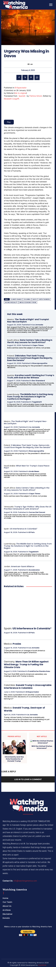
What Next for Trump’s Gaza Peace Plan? (26, 466)
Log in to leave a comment (28, 779)
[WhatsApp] (37, 77)
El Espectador (20, 88)
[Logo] (22, 5)
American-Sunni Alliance (22, 566)
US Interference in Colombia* (23, 528)
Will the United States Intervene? (42, 747)
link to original (20, 93)
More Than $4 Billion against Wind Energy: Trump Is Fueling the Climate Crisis (26, 664)
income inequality (11, 302)
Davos (35, 299)
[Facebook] (19, 77)
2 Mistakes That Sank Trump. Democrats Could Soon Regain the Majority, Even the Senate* (30, 358)
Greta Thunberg (44, 299)
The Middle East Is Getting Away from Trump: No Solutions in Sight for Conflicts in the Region (30, 396)
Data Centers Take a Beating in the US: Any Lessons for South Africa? (29, 341)
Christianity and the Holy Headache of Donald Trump (14, 759)
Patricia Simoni (35, 96)
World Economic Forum (28, 302)
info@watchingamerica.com (25, 881)
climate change (16, 299)
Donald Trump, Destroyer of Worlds (24, 709)
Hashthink (42, 965)
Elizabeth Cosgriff (11, 99)
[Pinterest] (31, 77)
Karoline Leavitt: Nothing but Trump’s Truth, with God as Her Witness (30, 376)
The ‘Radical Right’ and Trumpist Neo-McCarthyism (28, 320)
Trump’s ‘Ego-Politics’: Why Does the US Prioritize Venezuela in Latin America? (27, 507)
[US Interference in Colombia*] (28, 607)
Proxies (17, 643)
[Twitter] (25, 77)
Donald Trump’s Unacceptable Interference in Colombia (27, 687)
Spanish (22, 96)
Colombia (27, 299)
